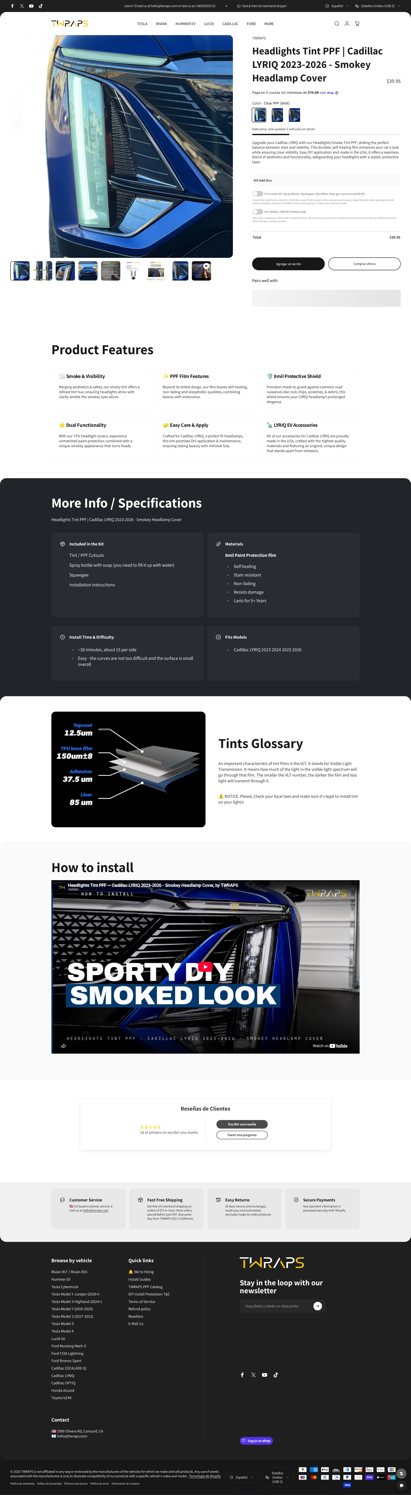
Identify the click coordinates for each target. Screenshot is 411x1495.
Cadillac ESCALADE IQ (68, 1368)
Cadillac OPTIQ (63, 1383)
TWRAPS (259, 38)
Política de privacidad (49, 1483)
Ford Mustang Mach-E (68, 1346)
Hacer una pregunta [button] (242, 1135)
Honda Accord (62, 1390)
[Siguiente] (222, 157)
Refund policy (139, 1309)
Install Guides (139, 1279)
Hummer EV (60, 1279)
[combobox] (337, 6)
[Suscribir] (317, 1306)
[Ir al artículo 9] (178, 271)
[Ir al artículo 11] (201, 271)
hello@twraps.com (95, 1210)
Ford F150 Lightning (67, 1353)
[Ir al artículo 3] (65, 271)
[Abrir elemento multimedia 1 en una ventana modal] (121, 146)
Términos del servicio (76, 1483)
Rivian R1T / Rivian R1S (69, 1271)
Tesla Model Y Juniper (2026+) (75, 1294)
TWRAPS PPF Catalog (145, 1286)
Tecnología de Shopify (205, 1476)
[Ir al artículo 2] (42, 271)
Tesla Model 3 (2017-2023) (72, 1316)
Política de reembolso (22, 1483)
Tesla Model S (62, 1323)
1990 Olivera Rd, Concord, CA (80, 1431)
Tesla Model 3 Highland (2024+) (76, 1301)
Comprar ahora (364, 263)
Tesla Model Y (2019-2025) (72, 1309)
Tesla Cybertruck (64, 1286)
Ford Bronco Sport (66, 1360)
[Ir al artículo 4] (88, 271)
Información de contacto (126, 1483)
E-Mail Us (135, 1323)
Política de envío (99, 1483)
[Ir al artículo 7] (156, 271)
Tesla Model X (62, 1331)
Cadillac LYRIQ (62, 1375)
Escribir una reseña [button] (242, 1124)
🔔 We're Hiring (141, 1271)
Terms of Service (141, 1301)
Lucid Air (58, 1338)
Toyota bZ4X (61, 1397)
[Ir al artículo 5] (110, 271)
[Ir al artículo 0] (20, 271)
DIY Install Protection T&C (149, 1294)
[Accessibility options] (401, 1473)
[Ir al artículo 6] (133, 271)
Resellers (135, 1316)
